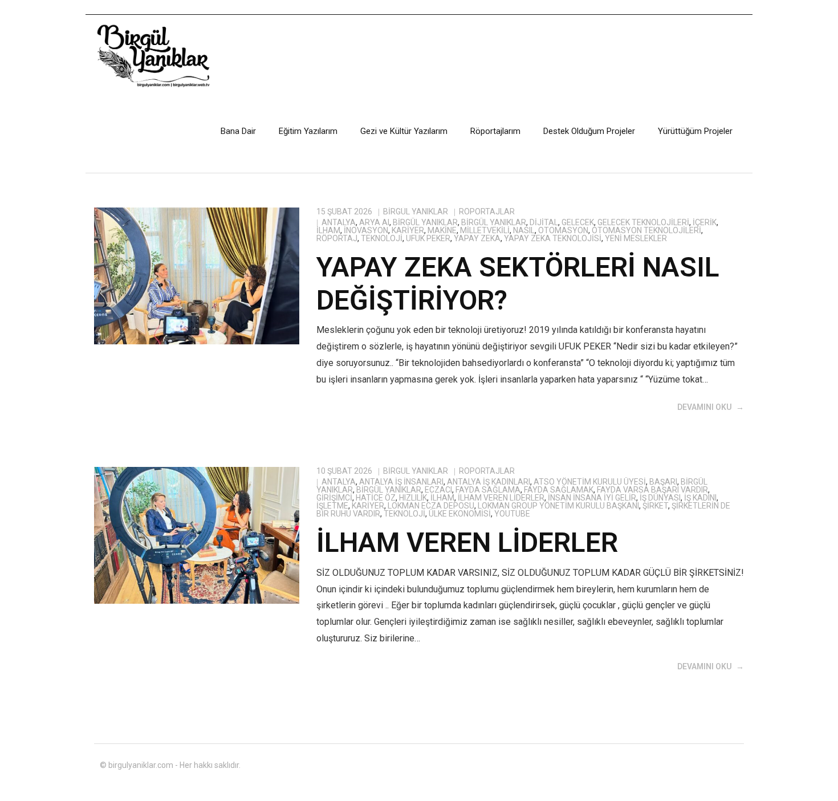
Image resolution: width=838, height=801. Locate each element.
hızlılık (413, 497)
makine (442, 230)
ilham (328, 230)
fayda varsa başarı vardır (652, 489)
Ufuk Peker (428, 238)
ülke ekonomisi (460, 513)
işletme (332, 505)
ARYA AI (374, 222)
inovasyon (366, 230)
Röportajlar (487, 211)
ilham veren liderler (501, 497)
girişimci (334, 497)
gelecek (578, 222)
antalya (339, 222)
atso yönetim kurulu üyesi (590, 481)
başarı (663, 481)
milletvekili (485, 230)
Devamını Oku (704, 407)
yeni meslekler (636, 238)
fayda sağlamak (558, 489)
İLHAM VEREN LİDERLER (467, 542)
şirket (655, 505)
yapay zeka (477, 238)
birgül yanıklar (493, 222)
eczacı (438, 489)
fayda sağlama (487, 489)
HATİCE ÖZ (376, 497)
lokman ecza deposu (431, 505)
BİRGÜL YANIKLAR (425, 222)
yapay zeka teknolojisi (552, 238)
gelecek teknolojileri (643, 222)
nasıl (524, 230)
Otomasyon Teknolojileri (646, 230)
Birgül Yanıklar (415, 211)
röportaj (336, 238)
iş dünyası (660, 497)
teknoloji (381, 238)
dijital (544, 222)
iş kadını (700, 497)
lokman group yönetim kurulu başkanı (558, 505)
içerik (705, 222)
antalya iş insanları (401, 481)
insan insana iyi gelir (592, 497)
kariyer (408, 230)
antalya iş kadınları (488, 481)
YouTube (512, 513)
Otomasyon (563, 230)
